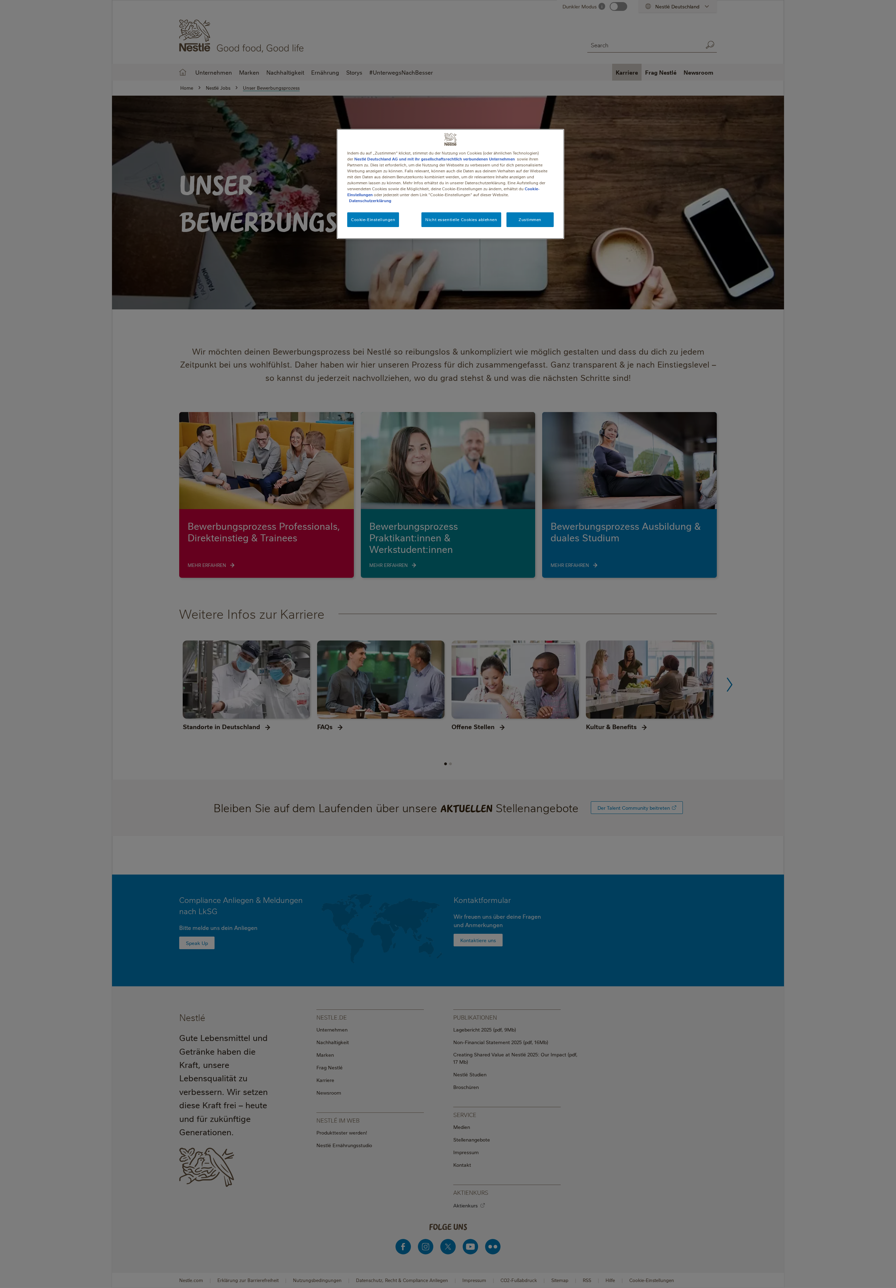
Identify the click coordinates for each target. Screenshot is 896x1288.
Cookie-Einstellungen (373, 219)
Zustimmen (530, 219)
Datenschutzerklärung (370, 200)
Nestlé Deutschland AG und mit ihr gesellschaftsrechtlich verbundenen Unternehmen (434, 159)
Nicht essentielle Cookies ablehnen (461, 219)
